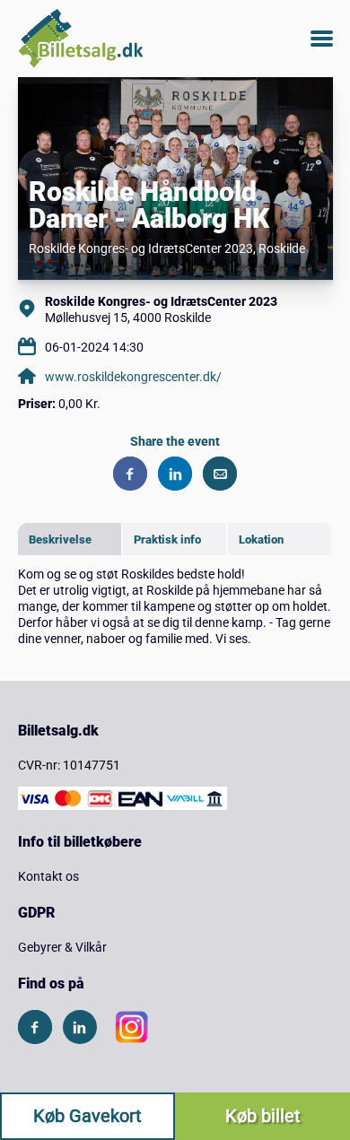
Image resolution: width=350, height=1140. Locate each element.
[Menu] (322, 38)
